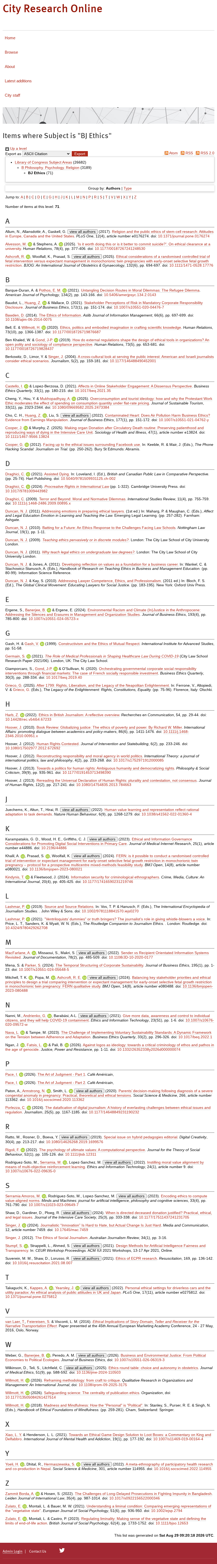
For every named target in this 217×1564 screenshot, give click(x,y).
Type (128, 188)
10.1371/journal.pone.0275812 (31, 1296)
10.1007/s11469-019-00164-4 (178, 1439)
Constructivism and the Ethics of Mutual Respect (98, 644)
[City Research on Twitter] (62, 1550)
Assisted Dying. (57, 474)
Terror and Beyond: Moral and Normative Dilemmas (82, 499)
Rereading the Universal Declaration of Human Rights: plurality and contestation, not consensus (117, 780)
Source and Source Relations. (69, 906)
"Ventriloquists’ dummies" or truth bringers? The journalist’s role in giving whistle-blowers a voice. (125, 919)
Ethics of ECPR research (136, 1258)
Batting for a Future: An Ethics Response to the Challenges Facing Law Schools (108, 527)
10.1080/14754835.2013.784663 (103, 785)
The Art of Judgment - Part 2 (61, 1082)
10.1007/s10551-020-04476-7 (139, 307)
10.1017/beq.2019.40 (64, 677)
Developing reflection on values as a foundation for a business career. (120, 564)
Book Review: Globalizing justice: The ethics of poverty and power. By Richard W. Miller (109, 727)
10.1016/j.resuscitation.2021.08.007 (42, 1263)
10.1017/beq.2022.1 (195, 1037)
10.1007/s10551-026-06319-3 (139, 1360)
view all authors (83, 231)
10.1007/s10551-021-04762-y (184, 420)
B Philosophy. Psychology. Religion (50, 167)
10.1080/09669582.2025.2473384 (80, 407)
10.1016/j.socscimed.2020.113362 (55, 1099)
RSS (188, 153)
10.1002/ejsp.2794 (166, 1511)
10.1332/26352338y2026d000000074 (148, 1049)
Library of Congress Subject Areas (43, 162)
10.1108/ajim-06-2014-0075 (28, 319)
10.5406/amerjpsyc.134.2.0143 (130, 295)
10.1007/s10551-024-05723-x (54, 619)
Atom (173, 153)
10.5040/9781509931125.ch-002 (88, 478)
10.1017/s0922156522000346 (134, 1498)
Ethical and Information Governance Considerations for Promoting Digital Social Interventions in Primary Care (98, 841)
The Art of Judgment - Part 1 (61, 1074)
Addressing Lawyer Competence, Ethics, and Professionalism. (110, 581)
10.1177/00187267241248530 (120, 248)
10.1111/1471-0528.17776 (191, 265)
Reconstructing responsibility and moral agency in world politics (89, 756)
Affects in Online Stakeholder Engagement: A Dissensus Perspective (135, 386)
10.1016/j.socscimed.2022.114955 (182, 1469)
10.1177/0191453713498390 (86, 772)
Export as (13, 154)
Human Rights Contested (58, 744)
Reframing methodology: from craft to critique (82, 1380)
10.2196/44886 (54, 848)
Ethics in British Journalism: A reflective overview (79, 715)
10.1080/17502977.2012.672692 (32, 748)
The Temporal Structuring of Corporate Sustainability (99, 965)
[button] (80, 153)
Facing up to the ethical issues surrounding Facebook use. (92, 444)
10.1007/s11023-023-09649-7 (54, 1205)
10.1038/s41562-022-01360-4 (167, 814)
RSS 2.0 (207, 153)
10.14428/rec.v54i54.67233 (28, 719)
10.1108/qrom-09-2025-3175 (103, 1385)
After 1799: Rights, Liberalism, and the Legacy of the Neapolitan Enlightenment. (103, 685)
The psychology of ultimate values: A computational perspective (92, 1150)
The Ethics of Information (60, 315)
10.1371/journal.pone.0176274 (184, 236)
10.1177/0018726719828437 (29, 349)
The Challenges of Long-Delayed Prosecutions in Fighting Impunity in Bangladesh (143, 1494)
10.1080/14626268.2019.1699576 (74, 1142)
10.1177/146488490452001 (133, 361)
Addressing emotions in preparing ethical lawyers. (83, 511)
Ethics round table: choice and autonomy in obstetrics (153, 1368)
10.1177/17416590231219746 (108, 881)
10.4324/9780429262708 (26, 928)
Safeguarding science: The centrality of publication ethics (91, 1393)
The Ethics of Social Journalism (61, 1238)
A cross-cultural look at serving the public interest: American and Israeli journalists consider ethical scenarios (109, 358)
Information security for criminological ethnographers (115, 877)
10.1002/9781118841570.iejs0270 (110, 911)
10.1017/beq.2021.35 (93, 390)
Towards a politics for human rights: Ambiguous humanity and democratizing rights (105, 768)
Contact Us (37, 1551)
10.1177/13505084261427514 (30, 1397)
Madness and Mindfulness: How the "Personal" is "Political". (93, 1405)
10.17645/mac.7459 (71, 1230)
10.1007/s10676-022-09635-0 (30, 1171)
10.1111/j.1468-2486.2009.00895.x (41, 503)
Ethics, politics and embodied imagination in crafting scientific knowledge (120, 327)
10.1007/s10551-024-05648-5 (44, 969)
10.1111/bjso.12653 (172, 1523)
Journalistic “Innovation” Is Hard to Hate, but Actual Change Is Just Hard (100, 1225)
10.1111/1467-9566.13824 (27, 436)
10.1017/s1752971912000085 (138, 760)
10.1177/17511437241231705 (164, 1217)
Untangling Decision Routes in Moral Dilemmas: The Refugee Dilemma (140, 290)
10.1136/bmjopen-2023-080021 (55, 869)
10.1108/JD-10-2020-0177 (131, 957)
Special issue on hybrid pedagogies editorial (140, 1137)
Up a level (18, 148)
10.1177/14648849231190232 (114, 1112)
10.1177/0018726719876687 (76, 332)
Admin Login (12, 1551)
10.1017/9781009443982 (26, 491)
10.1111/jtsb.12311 (80, 1154)
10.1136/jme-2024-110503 (98, 1372)
